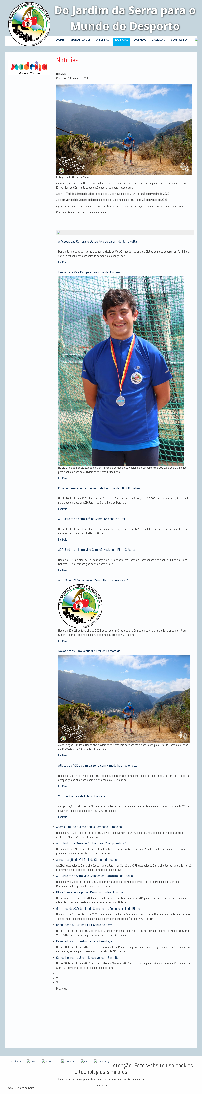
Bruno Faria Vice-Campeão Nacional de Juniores (89, 272)
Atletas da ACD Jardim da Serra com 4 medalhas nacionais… (98, 765)
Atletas (102, 39)
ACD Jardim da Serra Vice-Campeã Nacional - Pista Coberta (97, 549)
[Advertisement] (125, 1018)
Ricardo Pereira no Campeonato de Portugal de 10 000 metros (99, 488)
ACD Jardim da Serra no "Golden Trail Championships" (91, 843)
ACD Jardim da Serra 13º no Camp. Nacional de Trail (92, 518)
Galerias (158, 39)
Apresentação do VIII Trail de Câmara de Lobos (86, 859)
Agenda (140, 39)
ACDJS (60, 39)
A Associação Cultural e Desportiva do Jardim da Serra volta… (98, 241)
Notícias (121, 39)
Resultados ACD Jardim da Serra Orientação (85, 941)
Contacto (179, 39)
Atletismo (16, 1061)
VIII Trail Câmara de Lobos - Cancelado (83, 796)
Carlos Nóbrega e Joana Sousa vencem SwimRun (88, 957)
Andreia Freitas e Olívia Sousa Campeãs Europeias (89, 826)
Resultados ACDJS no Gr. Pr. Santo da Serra (84, 924)
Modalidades (80, 39)
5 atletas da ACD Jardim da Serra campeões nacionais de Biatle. (98, 908)
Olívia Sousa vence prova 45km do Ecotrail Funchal (89, 892)
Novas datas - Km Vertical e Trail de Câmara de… (90, 651)
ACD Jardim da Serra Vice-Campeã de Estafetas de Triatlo (94, 875)
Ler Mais (62, 262)
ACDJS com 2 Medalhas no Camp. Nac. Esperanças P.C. (94, 580)
